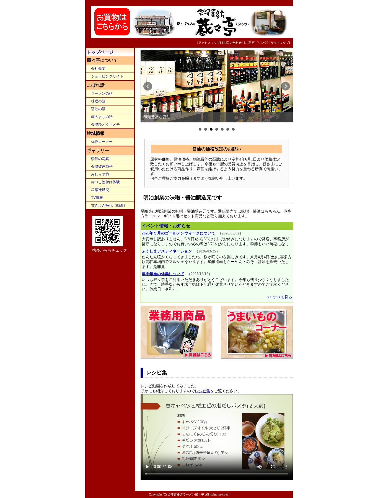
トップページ (100, 52)
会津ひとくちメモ (105, 125)
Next (285, 86)
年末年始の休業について (163, 274)
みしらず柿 (100, 174)
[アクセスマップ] (209, 42)
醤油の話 (98, 109)
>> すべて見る (279, 297)
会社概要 (98, 69)
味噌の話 (98, 101)
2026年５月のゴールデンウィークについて (178, 233)
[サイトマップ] (280, 42)
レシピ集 (202, 391)
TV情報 (97, 198)
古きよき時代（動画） (109, 205)
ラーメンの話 (102, 94)
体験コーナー (102, 142)
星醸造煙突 (100, 190)
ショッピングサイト (107, 76)
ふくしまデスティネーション (167, 251)
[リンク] (262, 42)
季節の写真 (100, 159)
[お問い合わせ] (232, 42)
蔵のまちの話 (102, 117)
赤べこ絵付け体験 (105, 182)
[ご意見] (249, 42)
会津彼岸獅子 (102, 167)
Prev (147, 86)
